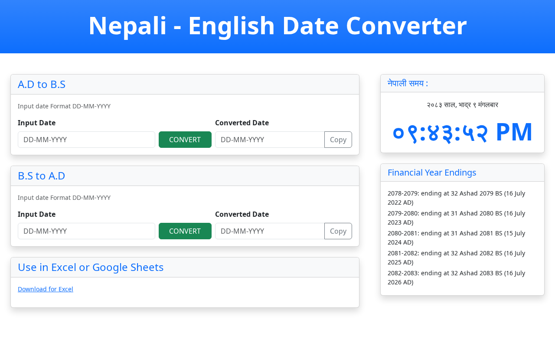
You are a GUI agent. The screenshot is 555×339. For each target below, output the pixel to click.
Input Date (37, 122)
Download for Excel (45, 289)
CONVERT (185, 139)
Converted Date (242, 122)
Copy (338, 139)
